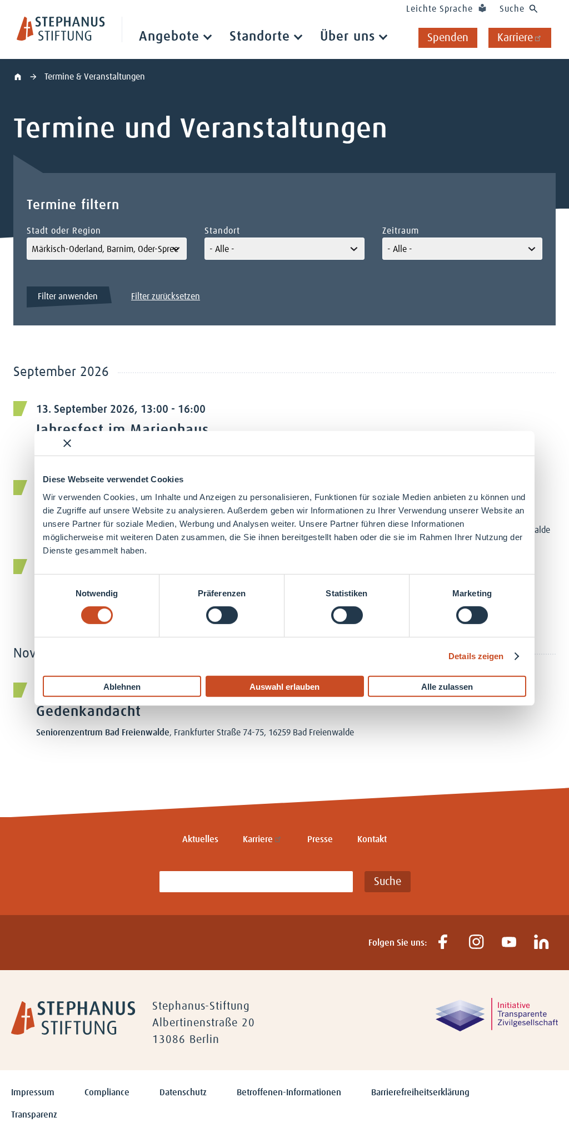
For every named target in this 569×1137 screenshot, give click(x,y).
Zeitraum (400, 230)
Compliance (106, 1092)
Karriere (515, 37)
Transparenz (34, 1114)
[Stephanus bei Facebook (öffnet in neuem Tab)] (443, 942)
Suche (512, 8)
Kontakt (372, 839)
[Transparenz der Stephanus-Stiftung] (497, 1028)
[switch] (222, 615)
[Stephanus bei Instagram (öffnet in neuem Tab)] (476, 942)
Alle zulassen (447, 686)
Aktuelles (200, 839)
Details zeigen (475, 656)
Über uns (347, 36)
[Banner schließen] (67, 443)
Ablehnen (122, 686)
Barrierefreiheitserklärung (420, 1092)
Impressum (32, 1092)
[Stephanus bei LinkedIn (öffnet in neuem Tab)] (541, 942)
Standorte (259, 36)
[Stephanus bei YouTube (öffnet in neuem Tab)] (508, 942)
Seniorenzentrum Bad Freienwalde (102, 732)
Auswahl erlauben (284, 686)
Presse (320, 839)
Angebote (169, 36)
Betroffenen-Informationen (289, 1092)
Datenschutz (183, 1092)
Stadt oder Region (64, 230)
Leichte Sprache (439, 8)
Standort (222, 230)
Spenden (447, 37)
